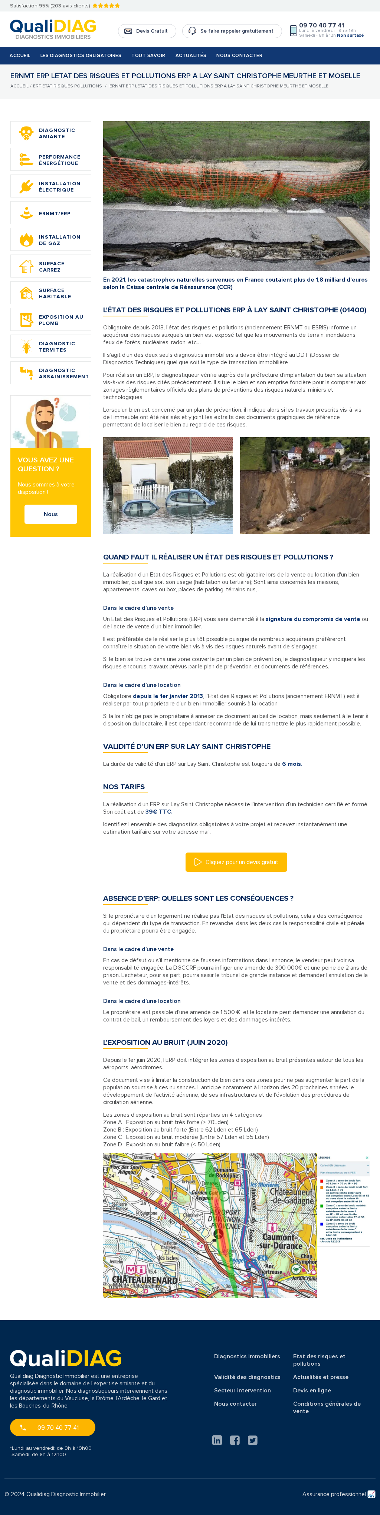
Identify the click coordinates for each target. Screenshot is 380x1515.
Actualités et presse (320, 1377)
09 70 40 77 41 (58, 1428)
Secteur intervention (242, 1390)
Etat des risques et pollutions (319, 1360)
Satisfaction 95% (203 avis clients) (50, 6)
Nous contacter (239, 56)
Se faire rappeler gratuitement (236, 31)
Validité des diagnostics (247, 1377)
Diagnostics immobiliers (247, 1356)
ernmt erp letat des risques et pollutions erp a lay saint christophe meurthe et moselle (218, 86)
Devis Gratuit (152, 31)
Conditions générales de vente (327, 1407)
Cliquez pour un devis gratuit (241, 862)
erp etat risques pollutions (67, 86)
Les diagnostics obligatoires (81, 56)
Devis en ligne (312, 1390)
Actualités (191, 56)
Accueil (20, 56)
